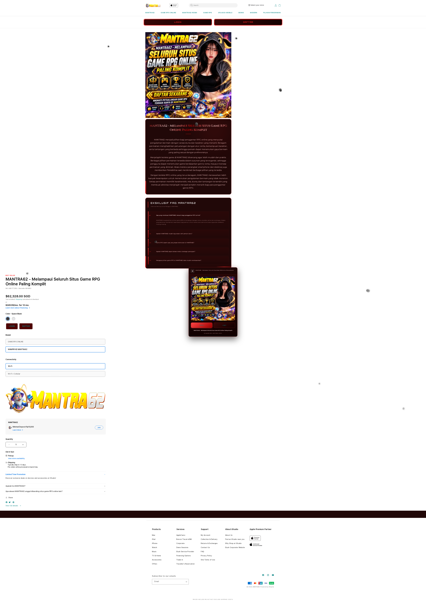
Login (224, 325)
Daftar (201, 325)
